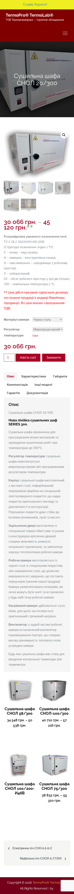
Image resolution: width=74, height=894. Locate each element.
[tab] (10, 376)
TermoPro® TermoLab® (30, 15)
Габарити (60, 376)
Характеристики (33, 376)
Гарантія (13, 393)
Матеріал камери (16, 319)
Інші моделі (43, 385)
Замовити (53, 357)
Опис (10, 376)
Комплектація (17, 385)
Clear (35, 335)
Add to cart (28, 357)
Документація (37, 393)
